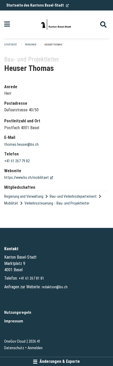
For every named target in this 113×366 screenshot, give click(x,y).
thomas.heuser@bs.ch (21, 144)
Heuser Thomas (53, 44)
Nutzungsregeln (17, 312)
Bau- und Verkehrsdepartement (73, 196)
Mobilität (11, 203)
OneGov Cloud (14, 341)
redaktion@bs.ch (55, 287)
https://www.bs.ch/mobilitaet (28, 177)
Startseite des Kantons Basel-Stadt (37, 5)
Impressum (13, 321)
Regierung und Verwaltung (23, 196)
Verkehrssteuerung (38, 203)
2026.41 (34, 341)
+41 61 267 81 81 (31, 278)
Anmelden (35, 348)
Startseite (10, 44)
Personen (30, 44)
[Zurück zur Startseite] (56, 24)
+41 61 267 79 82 (17, 161)
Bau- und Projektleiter (72, 203)
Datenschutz (14, 348)
